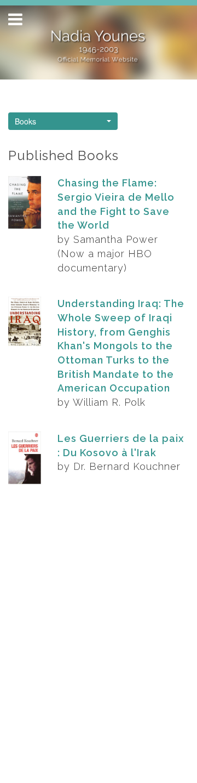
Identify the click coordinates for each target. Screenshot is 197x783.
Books (25, 121)
